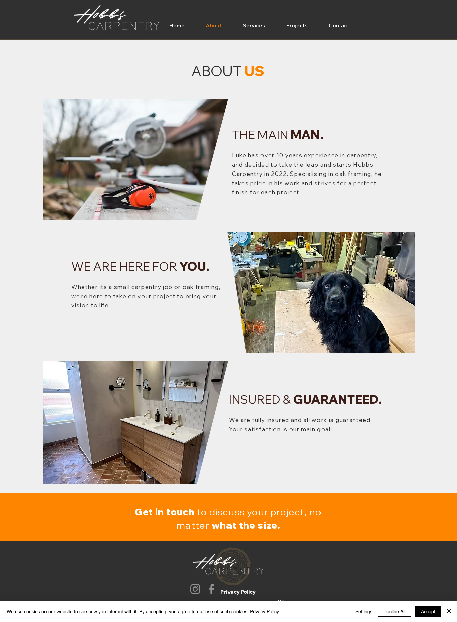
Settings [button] (363, 611)
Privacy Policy (264, 611)
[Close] (449, 611)
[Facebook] (211, 589)
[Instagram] (195, 589)
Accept (428, 611)
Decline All (394, 611)
